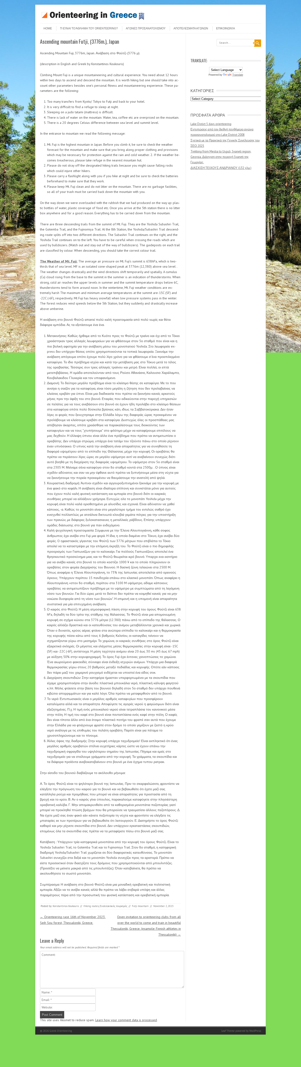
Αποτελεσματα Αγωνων (191, 28)
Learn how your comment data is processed (126, 1020)
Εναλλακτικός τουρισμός (113, 906)
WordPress (255, 1030)
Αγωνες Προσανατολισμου (146, 28)
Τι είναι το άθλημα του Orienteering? (89, 28)
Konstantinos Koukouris (66, 906)
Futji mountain (140, 906)
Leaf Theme (228, 1030)
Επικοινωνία (225, 28)
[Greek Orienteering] (93, 19)
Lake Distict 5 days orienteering (210, 124)
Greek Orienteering (60, 1030)
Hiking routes (91, 906)
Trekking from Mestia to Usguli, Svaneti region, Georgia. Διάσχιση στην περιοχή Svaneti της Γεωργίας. (220, 156)
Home (48, 28)
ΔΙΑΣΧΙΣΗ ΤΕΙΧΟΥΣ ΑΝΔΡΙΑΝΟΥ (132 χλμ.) (220, 168)
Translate (237, 74)
